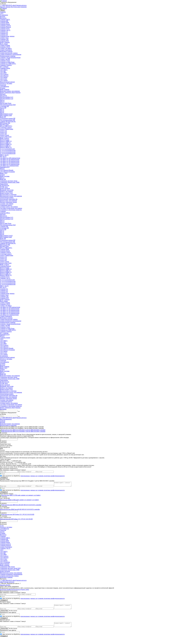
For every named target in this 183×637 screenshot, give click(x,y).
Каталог (2, 16)
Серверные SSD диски (7, 566)
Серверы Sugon (5, 68)
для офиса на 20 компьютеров (9, 162)
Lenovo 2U (3, 132)
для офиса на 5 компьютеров (9, 165)
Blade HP (3, 117)
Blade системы (4, 176)
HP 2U (2, 111)
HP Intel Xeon (4, 124)
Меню (2, 10)
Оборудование (4, 563)
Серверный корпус (6, 205)
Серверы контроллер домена (9, 576)
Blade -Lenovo (4, 138)
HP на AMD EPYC (6, 126)
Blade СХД (3, 173)
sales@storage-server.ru (19, 5)
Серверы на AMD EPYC (8, 63)
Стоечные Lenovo (6, 127)
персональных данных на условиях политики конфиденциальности (42, 476)
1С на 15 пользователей (7, 152)
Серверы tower (5, 28)
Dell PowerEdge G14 (6, 98)
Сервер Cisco (4, 38)
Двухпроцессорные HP (7, 120)
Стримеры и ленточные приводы (11, 210)
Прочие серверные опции (8, 202)
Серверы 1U (4, 31)
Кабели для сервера (6, 191)
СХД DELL (4, 69)
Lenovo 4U (3, 133)
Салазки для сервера (6, 203)
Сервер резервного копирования (10, 54)
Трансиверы (4, 184)
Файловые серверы (6, 51)
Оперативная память (6, 197)
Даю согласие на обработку (33, 476)
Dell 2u (2, 101)
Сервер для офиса (6, 48)
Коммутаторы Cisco (6, 193)
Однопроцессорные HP (7, 118)
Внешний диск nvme (6, 190)
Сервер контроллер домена (9, 53)
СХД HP (3, 71)
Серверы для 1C (5, 30)
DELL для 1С (4, 155)
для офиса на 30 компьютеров (9, 161)
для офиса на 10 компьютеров (9, 164)
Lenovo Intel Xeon (5, 136)
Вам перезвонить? (6, 419)
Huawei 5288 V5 (5, 146)
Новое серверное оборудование (10, 92)
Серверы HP (4, 21)
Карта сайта (25, 589)
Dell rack (3, 94)
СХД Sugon (4, 80)
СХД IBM (3, 73)
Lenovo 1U (3, 130)
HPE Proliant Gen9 (6, 115)
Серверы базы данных (7, 36)
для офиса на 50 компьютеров (9, 159)
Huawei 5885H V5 (6, 147)
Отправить (4, 477)
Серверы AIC (4, 39)
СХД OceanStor (5, 562)
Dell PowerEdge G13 (6, 97)
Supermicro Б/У (5, 167)
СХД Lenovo (4, 74)
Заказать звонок (5, 7)
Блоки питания (5, 188)
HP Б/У (2, 168)
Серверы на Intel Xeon (7, 62)
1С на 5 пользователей (7, 149)
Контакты (3, 18)
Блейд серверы (5, 42)
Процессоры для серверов (8, 200)
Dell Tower (3, 95)
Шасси (2, 178)
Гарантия (3, 85)
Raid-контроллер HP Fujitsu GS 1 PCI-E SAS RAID (16, 519)
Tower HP (3, 108)
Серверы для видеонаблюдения (10, 57)
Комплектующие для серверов (10, 91)
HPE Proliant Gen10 (6, 114)
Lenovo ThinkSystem (6, 129)
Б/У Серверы (4, 66)
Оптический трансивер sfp (8, 199)
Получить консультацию (19, 7)
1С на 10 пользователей (7, 150)
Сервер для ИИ (5, 59)
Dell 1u (2, 100)
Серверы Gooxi (5, 60)
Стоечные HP (4, 106)
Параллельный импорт (7, 82)
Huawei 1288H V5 (6, 141)
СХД (1, 13)
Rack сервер (4, 44)
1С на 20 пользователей (7, 153)
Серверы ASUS (5, 47)
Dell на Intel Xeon (5, 103)
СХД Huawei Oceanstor (7, 171)
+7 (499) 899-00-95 (6, 5)
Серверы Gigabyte (6, 65)
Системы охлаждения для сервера (11, 208)
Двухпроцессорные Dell (8, 105)
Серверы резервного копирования (11, 574)
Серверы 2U (4, 33)
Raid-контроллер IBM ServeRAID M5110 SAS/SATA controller (20, 509)
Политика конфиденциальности (10, 589)
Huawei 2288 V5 (5, 143)
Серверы (3, 12)
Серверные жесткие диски (8, 181)
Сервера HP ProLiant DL (8, 121)
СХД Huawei (4, 76)
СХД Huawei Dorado (6, 170)
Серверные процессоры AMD (9, 182)
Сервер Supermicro (6, 50)
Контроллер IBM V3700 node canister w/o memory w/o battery (19, 500)
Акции (2, 531)
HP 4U (2, 112)
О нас (2, 525)
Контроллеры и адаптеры (8, 194)
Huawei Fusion (4, 140)
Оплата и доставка (6, 83)
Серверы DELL (5, 19)
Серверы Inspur (5, 24)
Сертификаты (4, 86)
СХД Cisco (3, 79)
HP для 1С (3, 156)
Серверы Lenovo (5, 25)
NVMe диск (4, 187)
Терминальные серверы (7, 56)
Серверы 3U (4, 34)
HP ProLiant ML (5, 123)
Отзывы (2, 88)
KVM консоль (4, 185)
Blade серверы (4, 89)
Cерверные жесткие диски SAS (10, 568)
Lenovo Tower (4, 135)
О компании (4, 15)
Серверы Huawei (5, 27)
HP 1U (2, 109)
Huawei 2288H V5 (6, 144)
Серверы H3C (4, 41)
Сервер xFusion (5, 45)
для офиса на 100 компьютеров (10, 158)
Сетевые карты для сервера (9, 206)
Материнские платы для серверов (11, 196)
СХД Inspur (3, 77)
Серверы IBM (4, 22)
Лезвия (2, 175)
